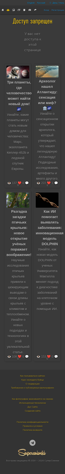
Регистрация (57, 10)
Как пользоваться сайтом (32, 376)
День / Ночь (58, 3)
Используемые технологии (32, 403)
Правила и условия (32, 426)
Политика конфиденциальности (32, 422)
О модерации (32, 384)
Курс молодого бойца (32, 380)
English (31, 3)
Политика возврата (32, 430)
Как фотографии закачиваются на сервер (32, 399)
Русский (41, 3)
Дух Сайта (32, 407)
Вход (46, 10)
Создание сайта (32, 411)
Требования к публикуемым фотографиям (32, 387)
